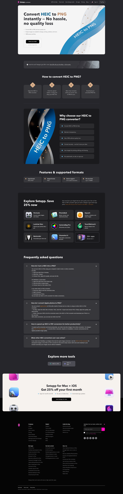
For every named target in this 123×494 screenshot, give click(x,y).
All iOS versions (49, 450)
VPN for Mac (31, 448)
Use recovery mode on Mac (69, 461)
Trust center (48, 428)
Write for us (65, 432)
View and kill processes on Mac (70, 463)
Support (47, 426)
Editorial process (67, 426)
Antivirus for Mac (32, 454)
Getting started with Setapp (35, 438)
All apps (30, 428)
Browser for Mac (32, 456)
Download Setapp (32, 436)
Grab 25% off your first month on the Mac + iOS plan (79, 204)
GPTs (47, 440)
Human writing (66, 430)
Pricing (30, 432)
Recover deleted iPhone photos (70, 453)
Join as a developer (50, 430)
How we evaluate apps (68, 428)
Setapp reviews (49, 434)
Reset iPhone (66, 471)
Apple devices (76, 200)
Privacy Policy (93, 433)
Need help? (20, 487)
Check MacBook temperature (69, 467)
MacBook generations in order (53, 452)
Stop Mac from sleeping (68, 465)
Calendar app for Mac (33, 468)
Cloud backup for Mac (33, 474)
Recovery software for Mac (34, 458)
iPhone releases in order (51, 454)
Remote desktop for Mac (34, 472)
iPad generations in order (51, 456)
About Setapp (31, 434)
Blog (47, 438)
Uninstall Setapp (32, 440)
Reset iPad (65, 473)
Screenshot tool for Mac (34, 470)
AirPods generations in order (52, 458)
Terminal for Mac (32, 466)
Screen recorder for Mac (34, 452)
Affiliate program (49, 436)
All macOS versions (50, 448)
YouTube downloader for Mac (35, 450)
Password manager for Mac (34, 460)
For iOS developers (50, 432)
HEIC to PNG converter (82, 341)
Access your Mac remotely (69, 459)
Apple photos (43, 306)
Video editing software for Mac (35, 462)
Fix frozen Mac (66, 469)
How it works (31, 430)
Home (29, 426)
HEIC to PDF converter (68, 202)
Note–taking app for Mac (34, 464)
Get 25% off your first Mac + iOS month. (60, 64)
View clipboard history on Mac (70, 448)
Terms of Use (26, 487)
